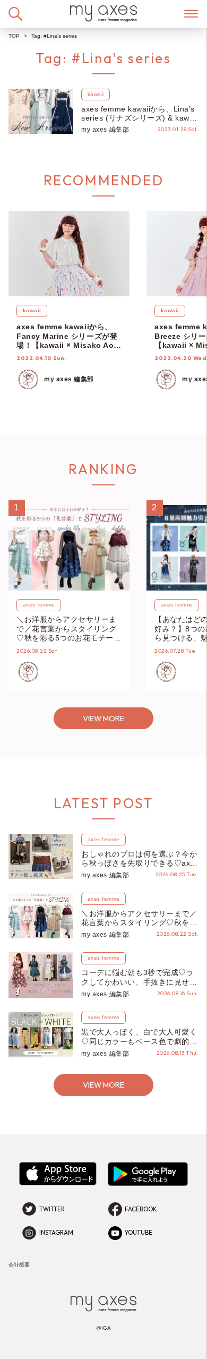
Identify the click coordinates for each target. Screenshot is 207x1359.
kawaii (96, 94)
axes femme (39, 605)
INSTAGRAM (56, 1232)
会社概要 (19, 1265)
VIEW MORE (103, 718)
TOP (14, 36)
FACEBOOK (141, 1209)
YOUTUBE (138, 1232)
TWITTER (52, 1209)
